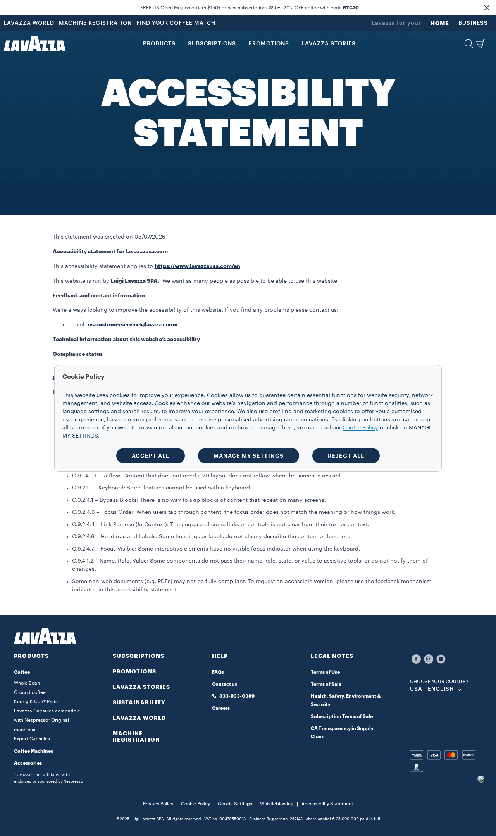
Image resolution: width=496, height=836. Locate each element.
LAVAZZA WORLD (28, 23)
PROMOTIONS (134, 671)
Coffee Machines (33, 751)
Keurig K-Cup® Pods (36, 701)
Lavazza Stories (141, 687)
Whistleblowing (277, 804)
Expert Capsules (32, 738)
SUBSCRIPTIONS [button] (212, 43)
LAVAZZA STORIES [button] (328, 43)
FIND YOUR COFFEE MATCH (176, 23)
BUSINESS (473, 23)
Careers (221, 708)
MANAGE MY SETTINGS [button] (249, 455)
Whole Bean (27, 683)
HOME (440, 23)
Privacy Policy (158, 804)
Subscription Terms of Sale (342, 716)
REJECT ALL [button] (346, 455)
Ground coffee (30, 692)
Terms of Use (325, 672)
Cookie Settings (235, 804)
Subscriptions (138, 656)
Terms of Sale (326, 684)
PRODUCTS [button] (159, 43)
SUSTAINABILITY (139, 702)
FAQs (218, 672)
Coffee (22, 672)
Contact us (224, 684)
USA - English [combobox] (432, 689)
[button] (486, 8)
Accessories (28, 763)
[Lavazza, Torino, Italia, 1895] (34, 43)
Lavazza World (139, 718)
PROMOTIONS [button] (268, 43)
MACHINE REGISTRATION (95, 23)
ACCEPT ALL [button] (150, 455)
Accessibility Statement (327, 804)
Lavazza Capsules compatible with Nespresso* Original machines (47, 720)
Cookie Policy (195, 804)
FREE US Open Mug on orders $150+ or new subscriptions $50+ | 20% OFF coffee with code (249, 7)
